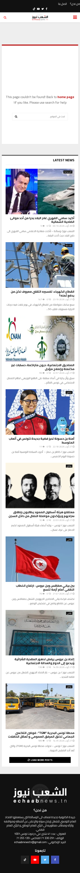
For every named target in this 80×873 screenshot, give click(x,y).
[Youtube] (35, 860)
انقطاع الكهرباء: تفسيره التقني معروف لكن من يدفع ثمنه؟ (42, 293)
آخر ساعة (67, 171)
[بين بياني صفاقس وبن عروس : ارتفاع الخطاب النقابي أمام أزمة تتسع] (40, 559)
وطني (69, 319)
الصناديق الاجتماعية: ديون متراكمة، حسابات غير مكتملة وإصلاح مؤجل (42, 367)
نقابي (69, 539)
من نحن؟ (75, 4)
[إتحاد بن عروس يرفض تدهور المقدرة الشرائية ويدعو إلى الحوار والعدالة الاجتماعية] (40, 633)
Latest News (63, 160)
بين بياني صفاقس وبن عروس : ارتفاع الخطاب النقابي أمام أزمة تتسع (45, 587)
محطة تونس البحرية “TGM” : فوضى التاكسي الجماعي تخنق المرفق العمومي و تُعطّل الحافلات (41, 734)
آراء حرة (68, 245)
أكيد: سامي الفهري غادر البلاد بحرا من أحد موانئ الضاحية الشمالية (42, 220)
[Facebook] (55, 860)
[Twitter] (45, 860)
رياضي (69, 392)
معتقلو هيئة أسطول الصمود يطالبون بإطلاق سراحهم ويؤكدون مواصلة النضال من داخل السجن (41, 514)
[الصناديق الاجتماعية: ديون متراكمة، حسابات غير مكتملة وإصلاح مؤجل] (40, 338)
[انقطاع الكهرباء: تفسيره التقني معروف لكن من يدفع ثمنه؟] (40, 265)
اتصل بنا (62, 4)
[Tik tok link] (34, 9)
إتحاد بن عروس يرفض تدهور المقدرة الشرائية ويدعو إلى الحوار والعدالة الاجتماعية (44, 661)
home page (65, 97)
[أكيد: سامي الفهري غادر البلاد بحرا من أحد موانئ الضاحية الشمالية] (40, 191)
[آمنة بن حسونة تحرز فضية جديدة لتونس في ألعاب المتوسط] (40, 412)
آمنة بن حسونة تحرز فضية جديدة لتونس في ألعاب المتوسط (41, 440)
